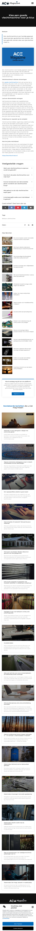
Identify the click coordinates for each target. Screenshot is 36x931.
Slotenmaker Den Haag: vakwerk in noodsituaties (18, 882)
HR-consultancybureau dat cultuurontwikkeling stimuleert (17, 703)
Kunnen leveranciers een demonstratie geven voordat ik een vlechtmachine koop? (18, 183)
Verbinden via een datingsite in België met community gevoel (16, 431)
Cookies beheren (18, 928)
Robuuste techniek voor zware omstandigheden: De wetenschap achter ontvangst (17, 673)
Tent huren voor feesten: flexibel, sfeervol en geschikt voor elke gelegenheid (16, 552)
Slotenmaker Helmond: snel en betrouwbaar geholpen (16, 765)
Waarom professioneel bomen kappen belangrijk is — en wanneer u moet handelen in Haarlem (18, 735)
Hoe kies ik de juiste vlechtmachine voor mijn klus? (18, 176)
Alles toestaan (18, 924)
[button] (32, 907)
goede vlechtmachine (11, 82)
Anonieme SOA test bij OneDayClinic (23, 311)
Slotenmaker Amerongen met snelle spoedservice (18, 794)
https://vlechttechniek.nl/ (10, 155)
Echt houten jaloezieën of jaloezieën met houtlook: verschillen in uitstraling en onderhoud (17, 582)
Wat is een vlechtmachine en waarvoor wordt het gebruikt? (18, 169)
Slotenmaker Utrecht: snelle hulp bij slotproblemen (14, 823)
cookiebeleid (6, 918)
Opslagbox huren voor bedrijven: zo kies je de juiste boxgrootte (16, 612)
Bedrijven (4, 31)
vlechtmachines (11, 218)
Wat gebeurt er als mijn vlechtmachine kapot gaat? (18, 191)
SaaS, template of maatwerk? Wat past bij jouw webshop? (17, 522)
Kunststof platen (8, 643)
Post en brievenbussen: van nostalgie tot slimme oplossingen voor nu (17, 853)
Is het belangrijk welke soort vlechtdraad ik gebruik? (18, 198)
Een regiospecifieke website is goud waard (16, 491)
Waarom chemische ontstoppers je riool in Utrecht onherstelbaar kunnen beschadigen (18, 462)
